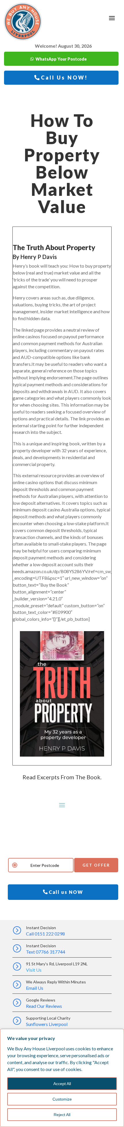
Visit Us (34, 970)
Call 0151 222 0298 (45, 933)
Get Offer (96, 865)
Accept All (62, 1083)
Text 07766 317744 (45, 951)
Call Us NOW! (64, 77)
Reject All (62, 1114)
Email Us (34, 988)
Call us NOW (66, 892)
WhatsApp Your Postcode (61, 59)
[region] (62, 1078)
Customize (62, 1099)
